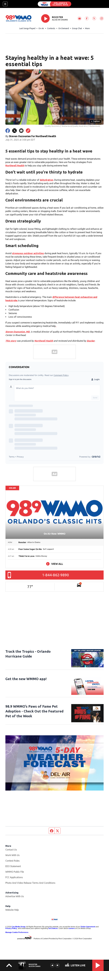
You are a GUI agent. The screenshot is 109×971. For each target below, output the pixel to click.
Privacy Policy (11, 928)
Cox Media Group (18, 927)
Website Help (12, 910)
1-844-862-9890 (55, 575)
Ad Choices (53, 928)
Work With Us (12, 855)
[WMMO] (54, 4)
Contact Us (11, 849)
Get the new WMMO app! (26, 679)
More (87, 28)
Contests (51, 28)
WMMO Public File (14, 871)
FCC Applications (14, 877)
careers (71, 928)
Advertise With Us (14, 896)
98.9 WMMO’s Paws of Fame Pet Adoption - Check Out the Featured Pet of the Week (34, 711)
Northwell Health (14, 165)
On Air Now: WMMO (54, 533)
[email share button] (21, 130)
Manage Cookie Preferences (16, 932)
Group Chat (77, 28)
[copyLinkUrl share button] (28, 130)
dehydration (46, 180)
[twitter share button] (14, 130)
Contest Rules (12, 860)
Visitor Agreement (87, 927)
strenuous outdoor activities (28, 253)
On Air (41, 28)
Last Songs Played (27, 28)
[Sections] (5, 4)
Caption (95, 121)
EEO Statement (13, 866)
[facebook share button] (7, 130)
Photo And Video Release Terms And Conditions (30, 883)
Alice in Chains (60, 20)
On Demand (63, 28)
